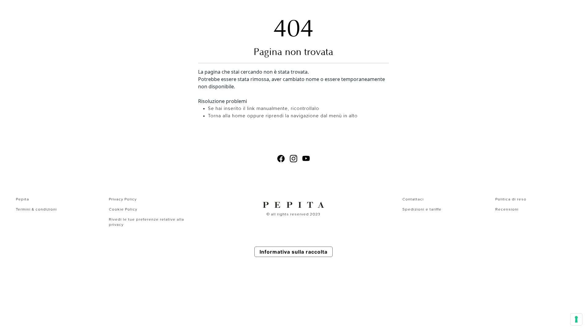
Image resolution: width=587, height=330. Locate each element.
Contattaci (413, 199)
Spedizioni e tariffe (421, 209)
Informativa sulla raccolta (293, 252)
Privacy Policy (123, 199)
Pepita (22, 199)
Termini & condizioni (36, 209)
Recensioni (507, 209)
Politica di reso (510, 199)
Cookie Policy (123, 209)
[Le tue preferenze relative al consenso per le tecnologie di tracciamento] (576, 319)
